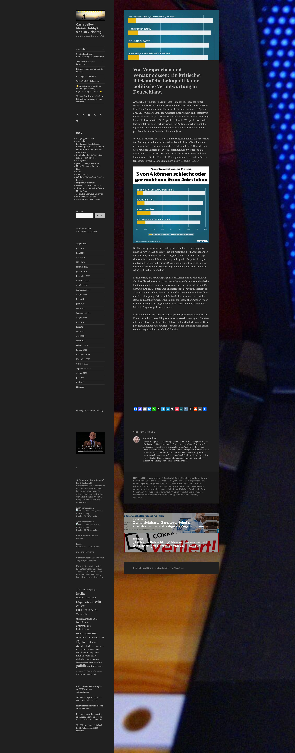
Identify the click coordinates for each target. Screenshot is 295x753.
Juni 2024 (80, 327)
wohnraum (81, 674)
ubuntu (93, 671)
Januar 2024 (81, 350)
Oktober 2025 (82, 285)
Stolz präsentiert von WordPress (169, 568)
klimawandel (93, 649)
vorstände (193, 494)
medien (86, 655)
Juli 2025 (80, 299)
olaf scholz (81, 659)
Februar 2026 (82, 267)
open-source (93, 659)
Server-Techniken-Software (88, 185)
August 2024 (81, 317)
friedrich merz (89, 642)
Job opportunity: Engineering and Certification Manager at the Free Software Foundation (89, 717)
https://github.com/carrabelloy (89, 410)
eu (94, 633)
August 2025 (81, 294)
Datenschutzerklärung (143, 568)
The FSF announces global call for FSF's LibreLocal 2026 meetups (89, 728)
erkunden (83, 633)
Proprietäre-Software (85, 182)
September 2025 (83, 290)
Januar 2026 (81, 271)
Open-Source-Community (84, 662)
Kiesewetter (81, 649)
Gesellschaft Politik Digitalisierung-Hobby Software (90, 55)
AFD (78, 589)
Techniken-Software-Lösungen (85, 62)
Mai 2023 (80, 387)
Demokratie (82, 622)
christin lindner (84, 618)
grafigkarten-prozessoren (87, 163)
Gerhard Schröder (180, 489)
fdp (78, 641)
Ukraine (99, 671)
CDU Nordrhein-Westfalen (86, 612)
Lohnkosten (179, 492)
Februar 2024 (82, 345)
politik (81, 666)
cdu (98, 601)
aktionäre (178, 480)
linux (78, 655)
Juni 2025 (80, 303)
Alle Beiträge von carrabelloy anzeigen (168, 461)
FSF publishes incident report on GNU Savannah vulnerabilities (89, 689)
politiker (91, 666)
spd (87, 670)
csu (95, 618)
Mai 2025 (80, 308)
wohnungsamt (92, 674)
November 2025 (83, 280)
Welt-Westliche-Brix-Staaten (88, 81)
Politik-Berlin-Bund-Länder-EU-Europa (90, 70)
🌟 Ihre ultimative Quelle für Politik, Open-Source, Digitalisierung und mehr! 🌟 (89, 89)
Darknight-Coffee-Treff (86, 76)
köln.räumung (87, 652)
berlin (80, 593)
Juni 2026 (80, 253)
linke (96, 652)
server (100, 666)
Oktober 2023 (82, 364)
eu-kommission (83, 637)
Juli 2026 (80, 248)
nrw (93, 655)
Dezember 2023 (83, 354)
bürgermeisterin (85, 602)
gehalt (168, 489)
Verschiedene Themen (86, 196)
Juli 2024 (80, 322)
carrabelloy (81, 49)
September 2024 (83, 313)
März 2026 (80, 262)
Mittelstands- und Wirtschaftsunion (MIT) (151, 494)
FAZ (102, 637)
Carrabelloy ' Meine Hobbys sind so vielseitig (89, 28)
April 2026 (80, 257)
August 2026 (81, 243)
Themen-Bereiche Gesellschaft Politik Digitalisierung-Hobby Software (89, 99)
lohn (171, 492)
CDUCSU (81, 606)
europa (95, 637)
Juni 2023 (80, 382)
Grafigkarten (82, 160)
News (78, 171)
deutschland (83, 626)
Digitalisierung (82, 629)
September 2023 (83, 368)
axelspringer (91, 590)
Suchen (79, 211)
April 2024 (80, 336)
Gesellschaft (83, 646)
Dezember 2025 (83, 276)
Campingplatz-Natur (85, 138)
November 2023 (83, 359)
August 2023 (81, 373)
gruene (96, 646)
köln (78, 652)
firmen (149, 489)
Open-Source (82, 174)
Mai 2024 (80, 331)
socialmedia (79, 671)
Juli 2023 (80, 377)
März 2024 (80, 340)
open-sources (98, 662)
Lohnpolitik (190, 492)
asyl (83, 589)
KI (102, 647)
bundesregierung (86, 597)
